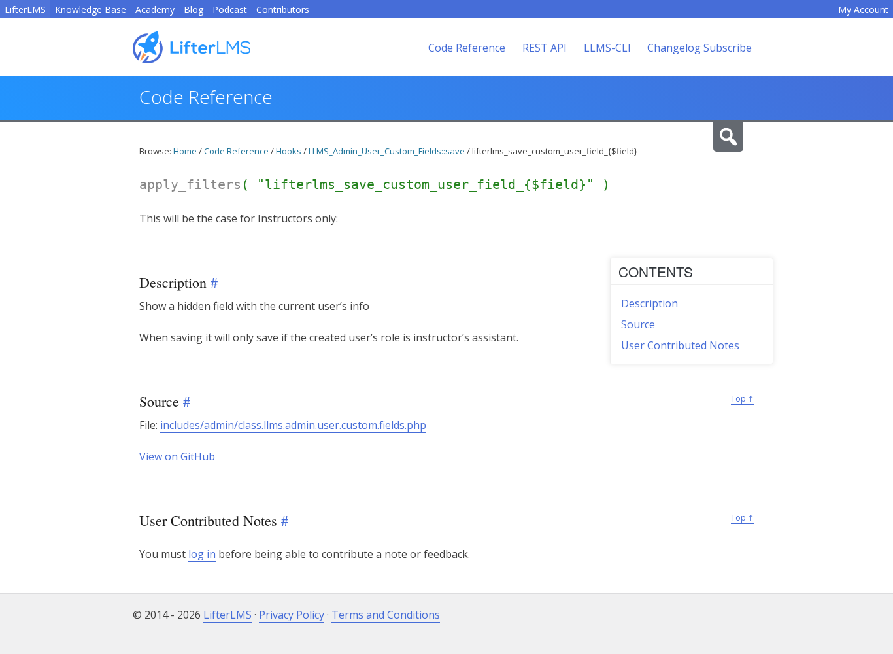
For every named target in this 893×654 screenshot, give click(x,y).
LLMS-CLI (607, 48)
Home (185, 151)
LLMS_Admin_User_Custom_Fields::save (387, 151)
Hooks (288, 151)
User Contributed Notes (680, 345)
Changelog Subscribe (699, 48)
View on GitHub (177, 456)
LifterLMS (25, 9)
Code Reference (466, 48)
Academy (155, 9)
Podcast (229, 9)
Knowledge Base (90, 9)
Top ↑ (742, 398)
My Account (863, 9)
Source (638, 324)
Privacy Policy (291, 615)
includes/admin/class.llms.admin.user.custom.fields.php (293, 425)
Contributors (282, 9)
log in (202, 554)
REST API (544, 48)
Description (649, 303)
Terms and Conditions (385, 615)
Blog (193, 9)
